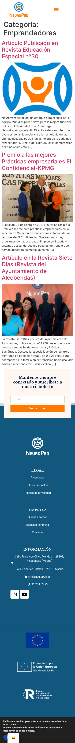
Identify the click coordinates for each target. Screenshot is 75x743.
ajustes (30, 730)
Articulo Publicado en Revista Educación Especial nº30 (30, 50)
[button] (56, 9)
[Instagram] (14, 594)
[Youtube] (24, 594)
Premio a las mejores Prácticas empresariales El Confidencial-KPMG (36, 161)
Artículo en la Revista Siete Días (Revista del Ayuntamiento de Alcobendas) (37, 267)
